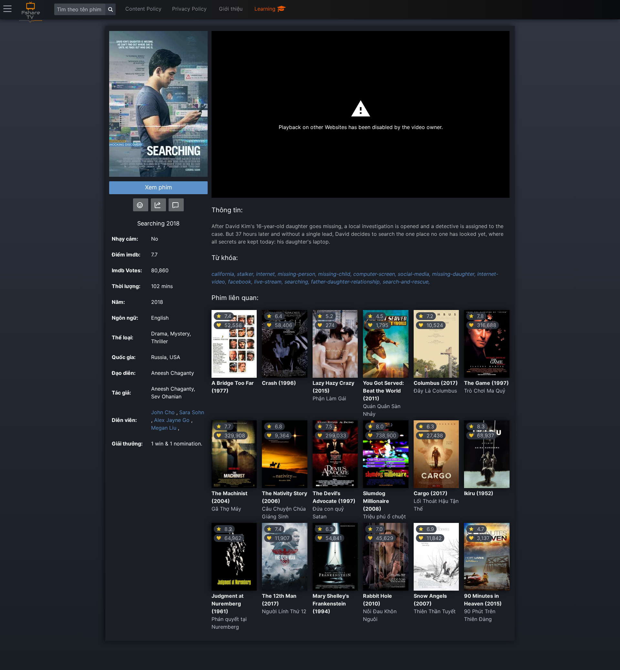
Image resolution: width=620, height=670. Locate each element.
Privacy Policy (189, 8)
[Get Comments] (176, 204)
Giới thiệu (231, 8)
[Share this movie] (158, 204)
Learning (265, 8)
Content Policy (143, 8)
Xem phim (158, 187)
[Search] (110, 9)
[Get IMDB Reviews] (140, 204)
